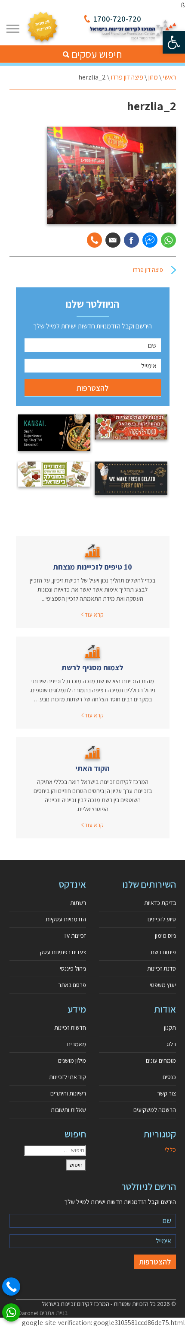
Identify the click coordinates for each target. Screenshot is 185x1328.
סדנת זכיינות (161, 968)
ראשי (169, 77)
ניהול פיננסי (73, 968)
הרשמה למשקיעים (154, 1110)
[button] (174, 42)
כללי (170, 1149)
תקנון (170, 1028)
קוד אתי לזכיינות (67, 1077)
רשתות (78, 903)
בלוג (171, 1044)
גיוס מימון (165, 935)
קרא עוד (93, 614)
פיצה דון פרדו (127, 77)
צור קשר (166, 1093)
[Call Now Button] (11, 1286)
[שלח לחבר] (112, 240)
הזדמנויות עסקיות (66, 919)
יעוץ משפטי (163, 985)
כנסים (169, 1077)
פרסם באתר (72, 985)
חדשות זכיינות (70, 1028)
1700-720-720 (117, 19)
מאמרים (76, 1044)
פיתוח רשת (163, 952)
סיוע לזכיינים (162, 919)
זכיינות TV (75, 935)
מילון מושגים (72, 1060)
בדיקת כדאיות (160, 903)
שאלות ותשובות (68, 1110)
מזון (153, 77)
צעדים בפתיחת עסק (63, 952)
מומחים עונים (161, 1060)
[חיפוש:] (55, 1150)
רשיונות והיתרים (68, 1093)
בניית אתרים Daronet (43, 1313)
